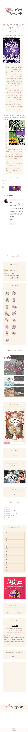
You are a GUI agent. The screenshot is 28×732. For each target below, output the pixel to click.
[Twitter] (10, 278)
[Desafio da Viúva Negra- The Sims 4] (15, 482)
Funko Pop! (7, 340)
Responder (12, 224)
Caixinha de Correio (7, 293)
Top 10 (14, 333)
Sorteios (7, 300)
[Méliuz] (15, 598)
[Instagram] (17, 278)
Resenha (14, 293)
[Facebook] (15, 278)
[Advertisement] (14, 677)
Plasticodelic (17, 220)
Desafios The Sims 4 (7, 333)
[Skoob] (12, 278)
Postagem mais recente (10, 255)
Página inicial (20, 255)
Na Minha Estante (14, 327)
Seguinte (20, 182)
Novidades (14, 182)
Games (14, 300)
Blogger (16, 731)
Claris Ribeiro (13, 199)
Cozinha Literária (7, 313)
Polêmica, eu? (7, 320)
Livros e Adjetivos (7, 327)
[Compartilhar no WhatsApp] (17, 178)
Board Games (14, 307)
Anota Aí (14, 320)
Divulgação (8, 182)
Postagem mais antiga (18, 256)
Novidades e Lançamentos (14, 313)
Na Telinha (7, 307)
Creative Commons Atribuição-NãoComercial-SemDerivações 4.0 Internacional (14, 632)
